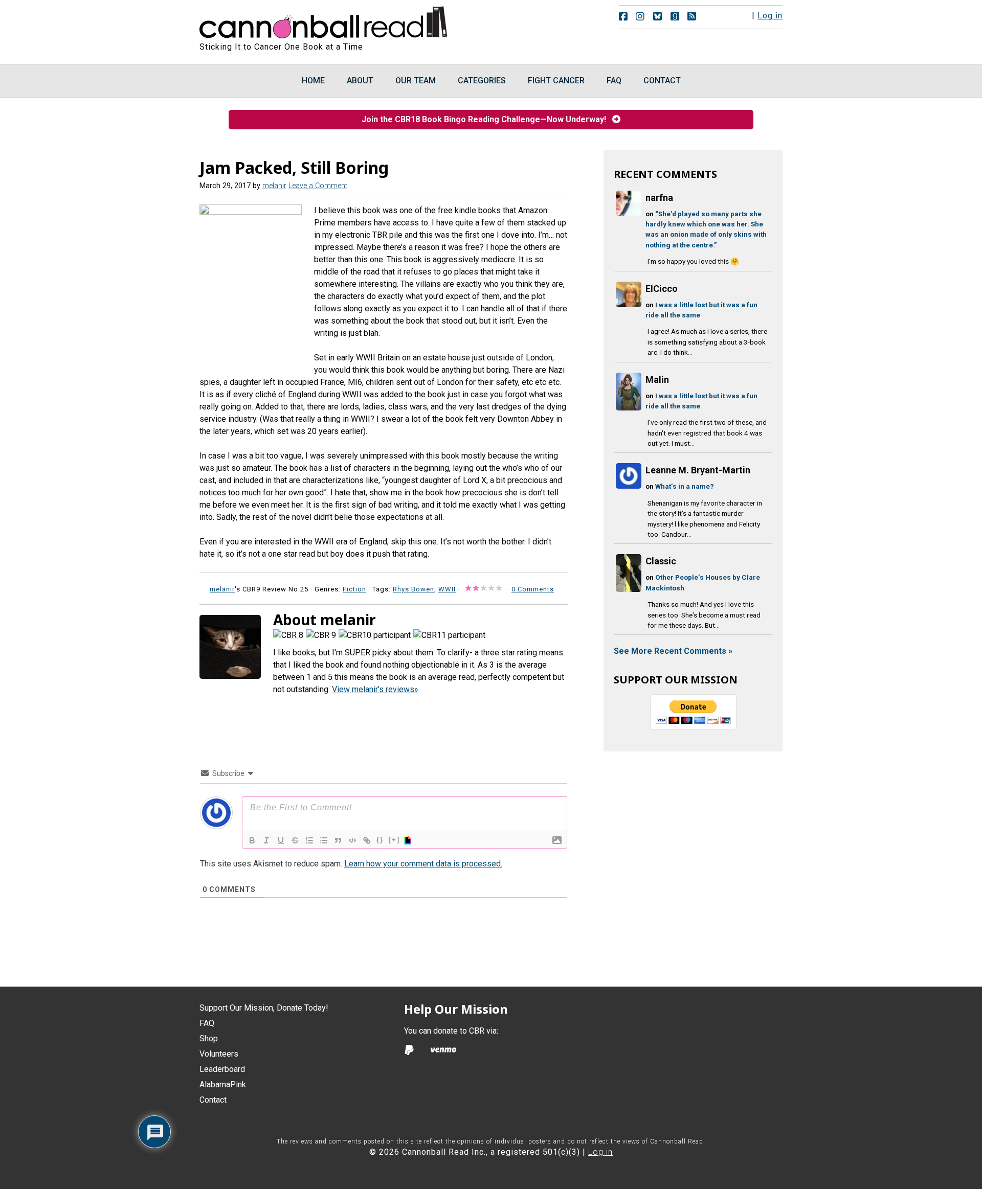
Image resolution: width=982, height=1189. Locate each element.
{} (380, 839)
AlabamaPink (222, 1084)
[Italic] (266, 840)
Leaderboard (222, 1069)
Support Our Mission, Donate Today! (263, 1008)
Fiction (354, 589)
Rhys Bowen (413, 589)
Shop (208, 1038)
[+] (394, 839)
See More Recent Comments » (673, 651)
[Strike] (295, 840)
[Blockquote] (338, 840)
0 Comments (532, 589)
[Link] (367, 840)
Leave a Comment (317, 185)
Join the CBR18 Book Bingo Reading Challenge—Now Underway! (487, 119)
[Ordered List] (309, 840)
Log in (770, 15)
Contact (213, 1100)
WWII (447, 589)
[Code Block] (352, 840)
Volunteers (218, 1054)
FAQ (206, 1023)
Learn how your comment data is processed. (423, 863)
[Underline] (281, 840)
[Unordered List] (324, 840)
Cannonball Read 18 (323, 20)
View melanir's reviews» (375, 689)
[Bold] (252, 840)
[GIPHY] (409, 840)
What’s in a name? (684, 486)
